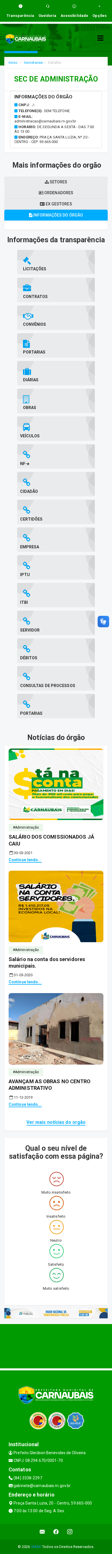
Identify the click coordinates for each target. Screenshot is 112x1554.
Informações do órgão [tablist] (57, 215)
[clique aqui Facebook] (56, 1532)
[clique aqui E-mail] (42, 1532)
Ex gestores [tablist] (58, 204)
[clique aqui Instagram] (70, 1532)
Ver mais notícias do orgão (56, 1122)
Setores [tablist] (58, 182)
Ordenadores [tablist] (58, 192)
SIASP (36, 1547)
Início (13, 62)
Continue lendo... (25, 860)
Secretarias (33, 62)
